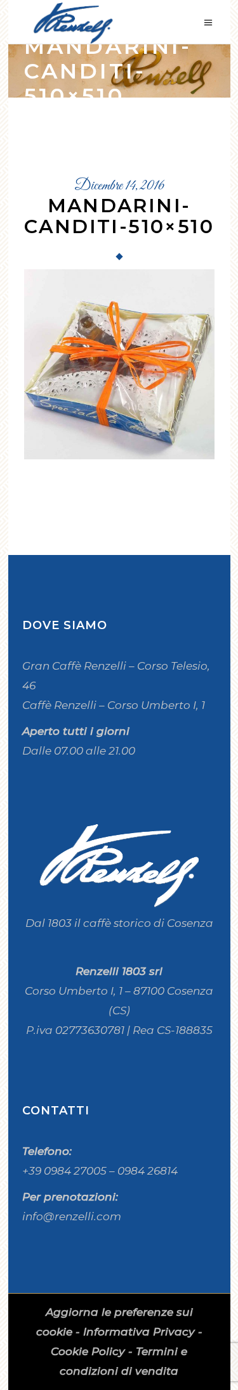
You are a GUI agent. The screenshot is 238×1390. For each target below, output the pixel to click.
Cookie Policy (88, 1351)
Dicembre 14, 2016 (119, 186)
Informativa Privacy (139, 1331)
